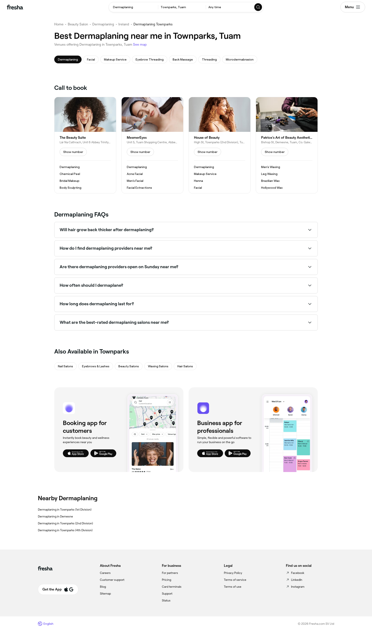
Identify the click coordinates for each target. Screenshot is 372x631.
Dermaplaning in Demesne (55, 516)
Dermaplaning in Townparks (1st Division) (64, 509)
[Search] (258, 7)
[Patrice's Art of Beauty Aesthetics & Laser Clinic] (287, 145)
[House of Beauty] (219, 145)
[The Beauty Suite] (85, 145)
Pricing (166, 579)
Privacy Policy (233, 573)
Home (59, 24)
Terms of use (232, 586)
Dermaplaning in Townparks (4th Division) (65, 530)
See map (140, 44)
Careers (105, 573)
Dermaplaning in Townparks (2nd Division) (65, 523)
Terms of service (235, 579)
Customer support (112, 579)
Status (166, 600)
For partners (170, 573)
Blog (103, 586)
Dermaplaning (103, 24)
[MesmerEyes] (152, 145)
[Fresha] (15, 7)
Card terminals (171, 586)
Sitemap (105, 593)
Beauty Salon (78, 24)
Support (167, 593)
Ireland (123, 24)
